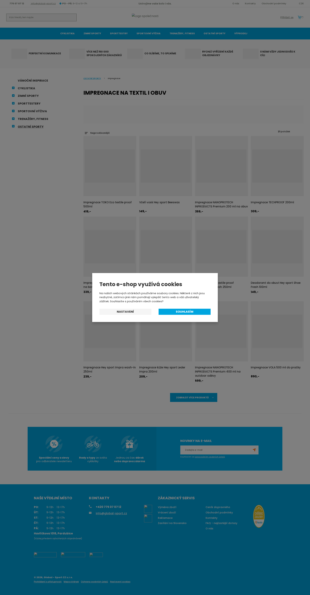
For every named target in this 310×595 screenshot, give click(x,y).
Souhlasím (184, 312)
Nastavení (125, 312)
